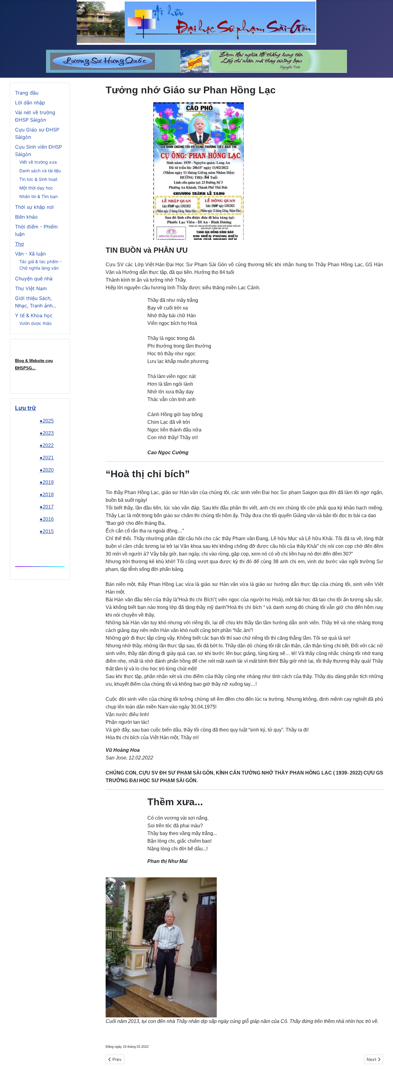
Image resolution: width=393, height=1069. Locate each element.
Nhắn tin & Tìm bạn (38, 196)
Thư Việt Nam (31, 288)
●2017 (47, 506)
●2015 (47, 531)
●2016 (47, 519)
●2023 (47, 433)
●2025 (47, 420)
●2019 (47, 482)
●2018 (47, 494)
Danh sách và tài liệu (40, 170)
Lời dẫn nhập (30, 102)
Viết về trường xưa (38, 162)
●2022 (47, 445)
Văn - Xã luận (30, 254)
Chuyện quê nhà (34, 278)
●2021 (47, 457)
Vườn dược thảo (35, 323)
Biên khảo (26, 217)
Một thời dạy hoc (36, 187)
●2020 (47, 470)
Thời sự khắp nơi (34, 207)
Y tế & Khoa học (34, 315)
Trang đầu (26, 93)
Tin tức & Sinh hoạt (38, 179)
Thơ (19, 244)
